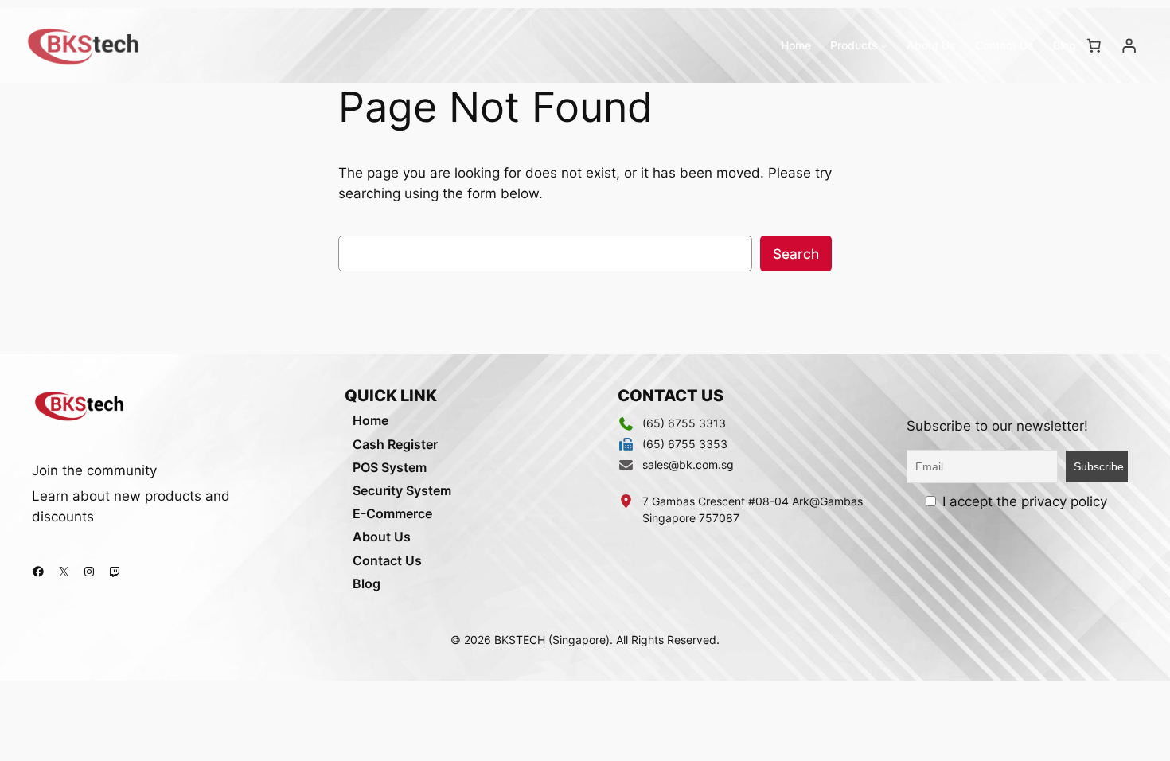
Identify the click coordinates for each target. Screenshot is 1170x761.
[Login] (1128, 45)
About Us (382, 536)
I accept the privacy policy (1022, 501)
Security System (402, 490)
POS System (390, 467)
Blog (366, 583)
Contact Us (387, 560)
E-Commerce (392, 513)
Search (796, 254)
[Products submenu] (883, 45)
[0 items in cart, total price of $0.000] (1093, 45)
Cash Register (395, 444)
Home (370, 420)
